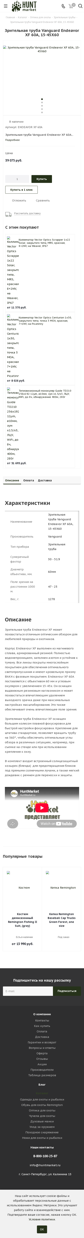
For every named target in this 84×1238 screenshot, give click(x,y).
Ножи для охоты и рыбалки (42, 1138)
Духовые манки (42, 1121)
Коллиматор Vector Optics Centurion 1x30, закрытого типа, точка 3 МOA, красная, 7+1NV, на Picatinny (45, 320)
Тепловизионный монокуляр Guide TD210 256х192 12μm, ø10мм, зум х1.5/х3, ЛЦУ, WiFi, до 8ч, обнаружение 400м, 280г (45, 394)
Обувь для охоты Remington (42, 1105)
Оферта (42, 1053)
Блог (42, 1084)
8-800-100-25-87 (45, 1156)
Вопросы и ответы (42, 1048)
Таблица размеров (42, 1075)
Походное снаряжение (42, 1132)
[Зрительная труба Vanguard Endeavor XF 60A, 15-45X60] (42, 69)
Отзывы (42, 1059)
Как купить (42, 1026)
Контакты (42, 1020)
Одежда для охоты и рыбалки (42, 1099)
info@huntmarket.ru (45, 1165)
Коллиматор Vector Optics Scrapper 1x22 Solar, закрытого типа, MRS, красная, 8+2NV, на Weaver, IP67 (44, 243)
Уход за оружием (42, 1127)
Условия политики (42, 1219)
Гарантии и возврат (42, 1042)
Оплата (42, 1031)
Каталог (42, 1093)
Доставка (42, 1037)
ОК (42, 1229)
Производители (42, 1070)
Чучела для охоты (42, 1116)
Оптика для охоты (42, 1110)
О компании (42, 1014)
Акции (42, 1064)
